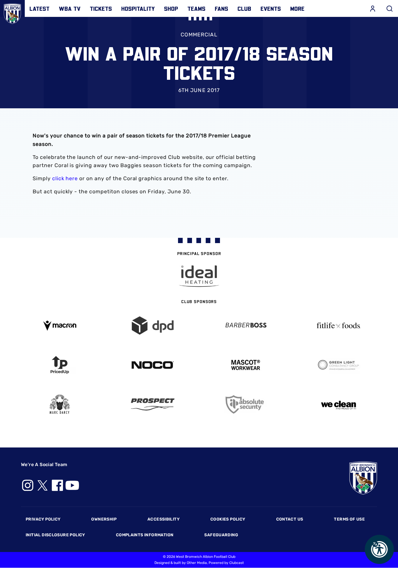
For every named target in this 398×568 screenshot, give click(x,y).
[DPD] (152, 325)
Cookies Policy (227, 519)
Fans (221, 8)
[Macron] (59, 325)
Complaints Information (145, 534)
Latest (39, 8)
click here (65, 178)
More (297, 8)
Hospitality (138, 8)
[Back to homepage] (12, 12)
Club (244, 8)
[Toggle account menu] (372, 8)
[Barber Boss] (245, 325)
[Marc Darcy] (59, 404)
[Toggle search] (389, 8)
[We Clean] (338, 404)
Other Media (197, 563)
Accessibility (163, 519)
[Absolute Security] (245, 404)
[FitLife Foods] (338, 325)
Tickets (101, 8)
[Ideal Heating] (199, 276)
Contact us (289, 519)
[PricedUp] (59, 364)
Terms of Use (349, 519)
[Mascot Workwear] (245, 364)
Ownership (104, 519)
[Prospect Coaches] (152, 404)
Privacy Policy (43, 519)
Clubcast (236, 563)
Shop (171, 8)
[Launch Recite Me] (379, 549)
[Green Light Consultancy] (338, 364)
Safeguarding (221, 534)
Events (270, 8)
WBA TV (69, 8)
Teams (196, 8)
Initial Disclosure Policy (55, 534)
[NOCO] (152, 364)
